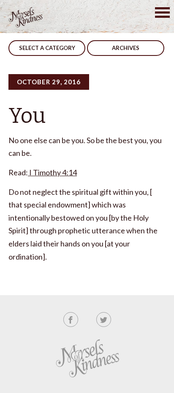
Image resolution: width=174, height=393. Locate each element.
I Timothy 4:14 (52, 172)
